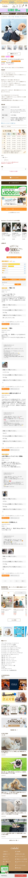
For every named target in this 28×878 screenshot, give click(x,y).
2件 (25, 266)
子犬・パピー (8, 655)
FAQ (3, 864)
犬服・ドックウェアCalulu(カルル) (13, 872)
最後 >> (23, 581)
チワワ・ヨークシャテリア (11, 657)
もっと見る (14, 620)
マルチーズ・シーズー (10, 659)
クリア (23, 284)
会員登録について (6, 854)
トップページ (4, 16)
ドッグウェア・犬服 (11, 665)
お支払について (6, 859)
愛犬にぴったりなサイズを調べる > (8, 123)
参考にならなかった (15, 324)
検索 (18, 284)
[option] (14, 31)
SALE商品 (3, 667)
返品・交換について (7, 861)
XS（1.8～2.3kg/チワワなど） (12, 646)
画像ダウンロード (14, 53)
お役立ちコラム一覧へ (13, 840)
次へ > (17, 581)
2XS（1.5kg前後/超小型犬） (12, 670)
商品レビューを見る (16, 61)
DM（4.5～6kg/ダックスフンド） (13, 654)
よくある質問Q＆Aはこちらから (14, 212)
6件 (14, 261)
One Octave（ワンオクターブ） (21, 16)
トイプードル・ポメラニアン (11, 660)
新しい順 (6, 279)
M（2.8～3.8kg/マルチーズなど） (13, 649)
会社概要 (18, 851)
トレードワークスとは (21, 865)
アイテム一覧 (3, 665)
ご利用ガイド (5, 851)
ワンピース (9, 668)
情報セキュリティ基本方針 (22, 859)
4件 (25, 264)
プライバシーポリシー (21, 856)
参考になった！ (5, 324)
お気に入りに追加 (13, 171)
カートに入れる (15, 177)
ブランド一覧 (11, 16)
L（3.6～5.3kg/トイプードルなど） (13, 651)
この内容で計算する (14, 182)
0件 (25, 268)
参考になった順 (21, 279)
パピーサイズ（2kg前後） (11, 644)
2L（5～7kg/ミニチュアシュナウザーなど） (15, 652)
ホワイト (6, 160)
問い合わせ (19, 867)
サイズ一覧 (3, 644)
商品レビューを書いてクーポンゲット (14, 209)
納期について (5, 856)
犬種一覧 (3, 655)
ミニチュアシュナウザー (10, 662)
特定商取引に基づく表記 (20, 854)
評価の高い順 (14, 279)
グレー (6, 157)
